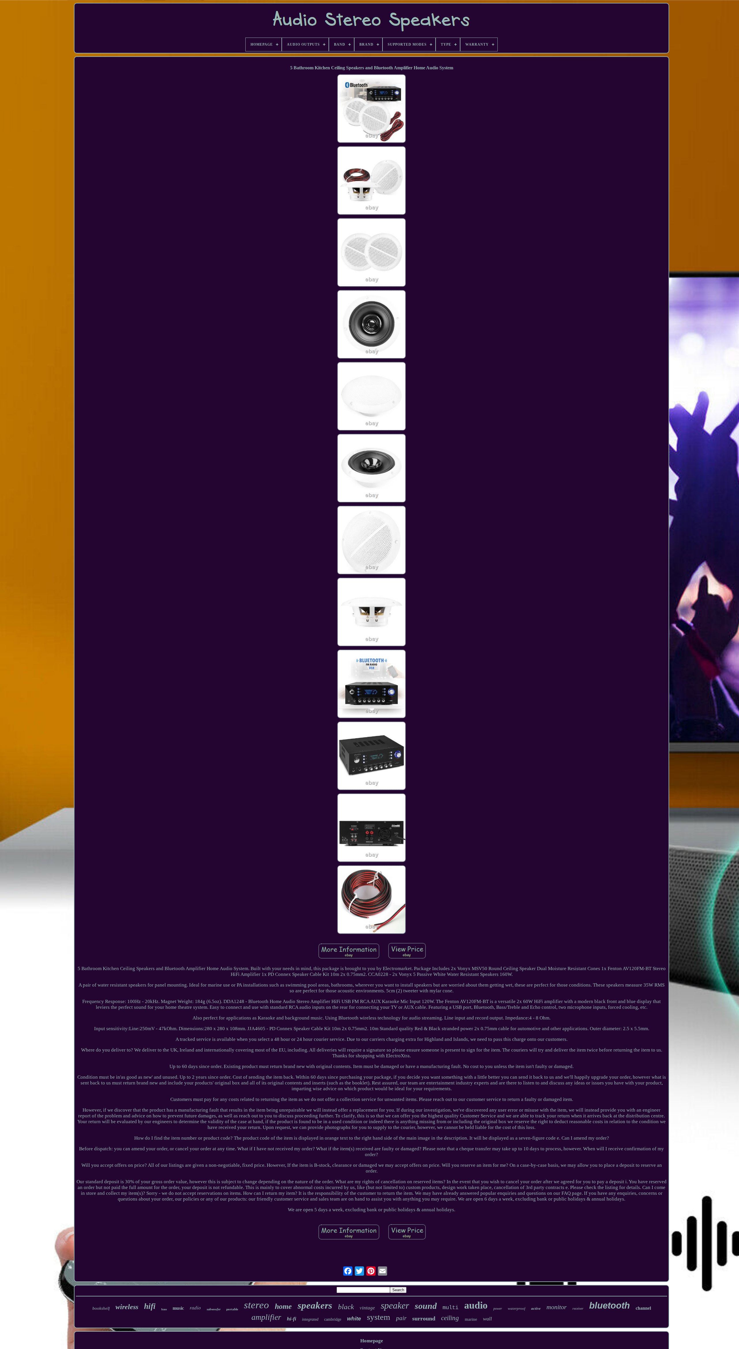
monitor (556, 1307)
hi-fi (291, 1319)
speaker (395, 1305)
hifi (150, 1306)
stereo (256, 1305)
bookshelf (101, 1308)
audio (476, 1305)
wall (487, 1319)
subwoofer (214, 1309)
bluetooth (609, 1305)
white (354, 1318)
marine (471, 1319)
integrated (310, 1319)
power (497, 1309)
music (178, 1308)
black (346, 1307)
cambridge (332, 1319)
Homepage (371, 1341)
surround (423, 1318)
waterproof (516, 1308)
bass (164, 1309)
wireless (126, 1307)
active (536, 1308)
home (283, 1306)
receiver (577, 1309)
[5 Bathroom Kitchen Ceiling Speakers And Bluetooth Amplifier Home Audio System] (371, 109)
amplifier (266, 1317)
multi (450, 1308)
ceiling (450, 1318)
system (378, 1317)
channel (643, 1308)
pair (401, 1318)
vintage (367, 1308)
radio (195, 1307)
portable (232, 1309)
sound (426, 1306)
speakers (315, 1305)
